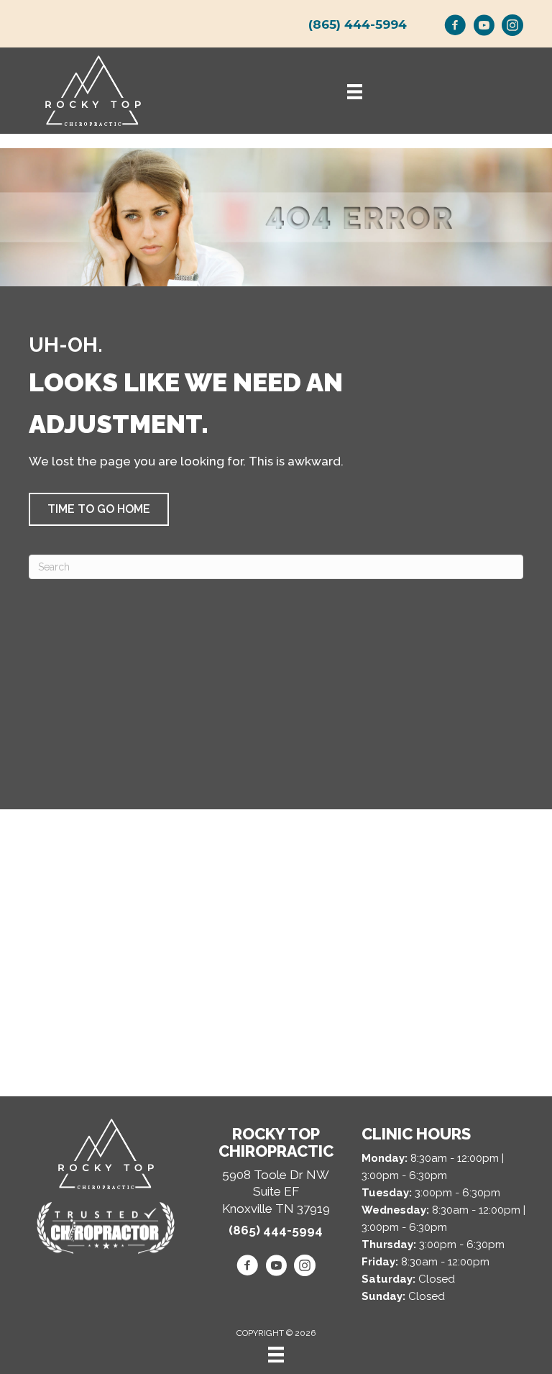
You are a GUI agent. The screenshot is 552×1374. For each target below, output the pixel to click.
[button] (99, 509)
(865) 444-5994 (357, 24)
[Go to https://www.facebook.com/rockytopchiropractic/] (455, 27)
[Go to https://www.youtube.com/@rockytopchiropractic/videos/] (483, 27)
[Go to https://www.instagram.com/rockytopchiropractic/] (512, 27)
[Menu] (276, 1354)
